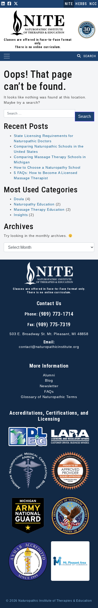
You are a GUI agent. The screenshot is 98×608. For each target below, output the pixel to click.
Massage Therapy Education (39, 209)
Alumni (49, 375)
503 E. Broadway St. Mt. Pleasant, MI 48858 (49, 334)
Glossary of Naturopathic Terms (49, 397)
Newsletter (49, 386)
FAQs (49, 391)
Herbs (81, 4)
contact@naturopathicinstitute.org (49, 347)
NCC (93, 4)
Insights (21, 215)
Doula (19, 199)
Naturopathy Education (34, 204)
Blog (49, 380)
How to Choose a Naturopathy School (47, 167)
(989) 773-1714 (56, 314)
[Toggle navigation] (7, 56)
